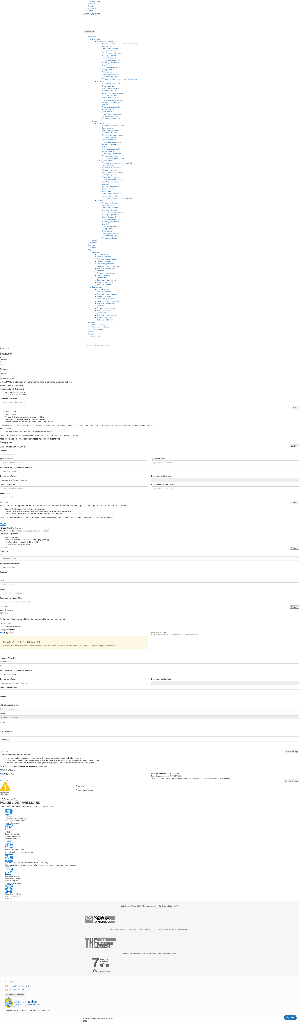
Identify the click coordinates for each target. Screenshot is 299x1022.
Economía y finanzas (109, 51)
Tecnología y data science (111, 74)
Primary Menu (89, 32)
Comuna (3, 572)
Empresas (91, 245)
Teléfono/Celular (6, 493)
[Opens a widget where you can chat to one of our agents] (290, 1018)
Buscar (90, 331)
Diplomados (96, 39)
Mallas (94, 240)
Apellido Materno (158, 459)
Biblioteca (91, 3)
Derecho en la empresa (110, 48)
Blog (89, 249)
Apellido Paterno (6, 459)
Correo (90, 10)
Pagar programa (8, 629)
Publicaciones (97, 287)
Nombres (3, 450)
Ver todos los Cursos (109, 203)
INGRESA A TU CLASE (91, 14)
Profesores (92, 247)
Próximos (100, 123)
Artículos (95, 252)
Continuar (294, 446)
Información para (94, 1)
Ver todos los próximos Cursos (113, 125)
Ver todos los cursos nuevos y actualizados (117, 163)
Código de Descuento (8, 398)
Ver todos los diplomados (111, 83)
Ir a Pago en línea (291, 781)
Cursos (95, 121)
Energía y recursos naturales (112, 53)
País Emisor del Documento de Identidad (16, 467)
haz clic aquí (50, 806)
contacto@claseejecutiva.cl (19, 986)
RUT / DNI (4, 613)
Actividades (92, 322)
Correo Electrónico (7, 485)
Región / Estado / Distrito (10, 563)
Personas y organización (111, 67)
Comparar (91, 334)
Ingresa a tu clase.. (95, 336)
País (1, 555)
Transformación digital (110, 76)
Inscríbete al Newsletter (15, 994)
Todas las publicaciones (106, 320)
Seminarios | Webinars (100, 327)
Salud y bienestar (108, 69)
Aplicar (295, 407)
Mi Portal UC (92, 8)
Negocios (105, 65)
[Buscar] (212, 345)
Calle (2, 581)
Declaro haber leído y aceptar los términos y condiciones (25, 766)
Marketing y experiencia (110, 62)
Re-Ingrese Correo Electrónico (163, 485)
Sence (94, 242)
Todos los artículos (104, 285)
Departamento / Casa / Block (11, 598)
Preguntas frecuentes (95, 329)
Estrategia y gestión (109, 55)
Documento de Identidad (161, 476)
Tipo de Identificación (9, 476)
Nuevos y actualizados (105, 41)
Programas (92, 37)
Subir (46, 531)
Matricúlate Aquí (292, 751)
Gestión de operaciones (110, 58)
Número (3, 589)
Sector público (107, 72)
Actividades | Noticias (100, 324)
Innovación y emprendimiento (112, 60)
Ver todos (100, 81)
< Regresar (4, 502)
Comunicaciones (108, 46)
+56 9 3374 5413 (15, 982)
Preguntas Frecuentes (17, 990)
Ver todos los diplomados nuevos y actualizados (119, 44)
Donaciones (92, 6)
